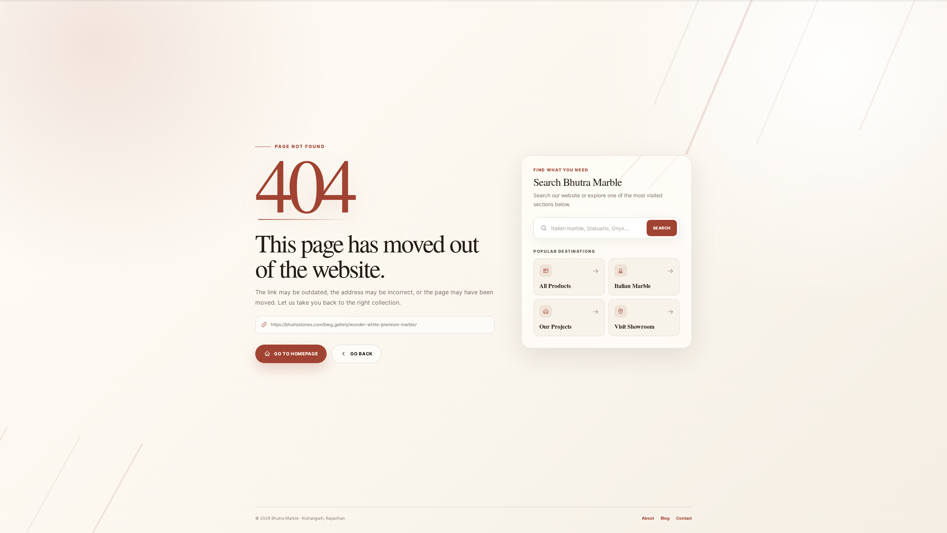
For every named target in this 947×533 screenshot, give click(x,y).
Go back (361, 353)
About (648, 518)
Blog (665, 518)
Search (662, 228)
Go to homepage (296, 353)
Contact (684, 518)
